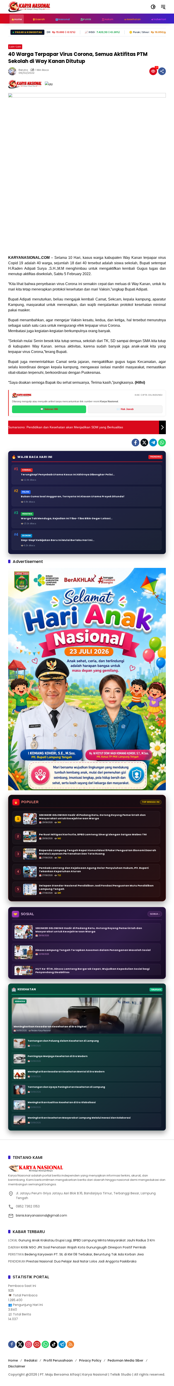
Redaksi (30, 1360)
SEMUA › (155, 914)
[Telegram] (153, 442)
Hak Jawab (125, 409)
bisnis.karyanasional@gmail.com (41, 1215)
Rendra (23, 70)
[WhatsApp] (162, 442)
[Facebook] (135, 442)
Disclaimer (16, 1366)
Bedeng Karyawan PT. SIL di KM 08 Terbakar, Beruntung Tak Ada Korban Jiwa (84, 1254)
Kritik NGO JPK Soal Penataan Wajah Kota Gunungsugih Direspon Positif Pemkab (83, 1247)
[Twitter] (144, 442)
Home (13, 1360)
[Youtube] (37, 1344)
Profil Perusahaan (58, 1360)
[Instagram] (28, 1344)
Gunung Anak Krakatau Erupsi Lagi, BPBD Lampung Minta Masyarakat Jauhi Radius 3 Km (86, 1240)
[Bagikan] (162, 71)
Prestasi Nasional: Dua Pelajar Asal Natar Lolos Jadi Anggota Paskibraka (81, 1261)
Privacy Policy (90, 1360)
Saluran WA (49, 409)
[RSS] (70, 1344)
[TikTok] (53, 1344)
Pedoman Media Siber (125, 1360)
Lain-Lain (15, 46)
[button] (153, 7)
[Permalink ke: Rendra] (13, 71)
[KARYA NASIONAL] (29, 6)
